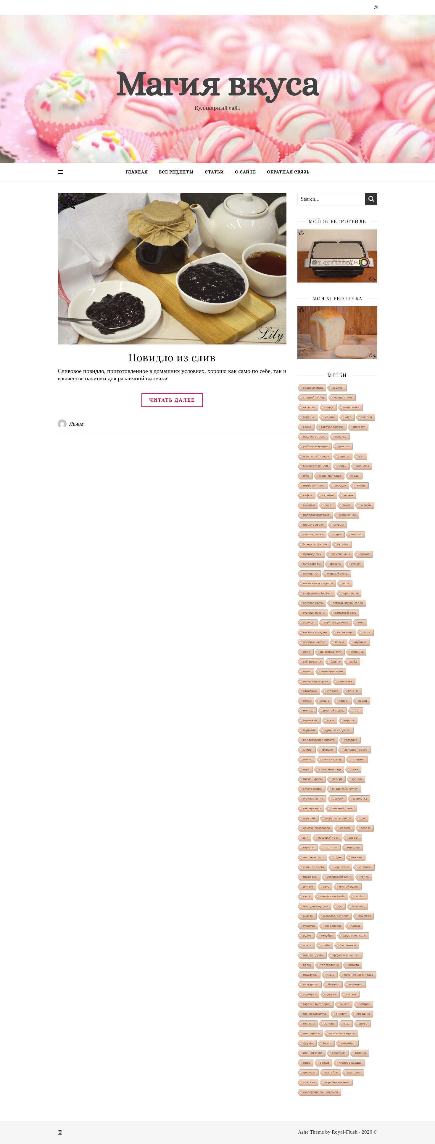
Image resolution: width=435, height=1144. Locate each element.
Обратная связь (288, 172)
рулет (307, 935)
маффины (310, 974)
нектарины (310, 984)
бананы (356, 857)
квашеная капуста (315, 681)
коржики (309, 847)
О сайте (245, 172)
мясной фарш (313, 779)
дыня (354, 769)
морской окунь (337, 573)
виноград (355, 984)
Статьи (214, 172)
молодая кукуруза (315, 906)
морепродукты (313, 955)
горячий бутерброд (317, 1004)
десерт (337, 779)
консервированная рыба (320, 1092)
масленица (345, 632)
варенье (309, 417)
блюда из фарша (315, 544)
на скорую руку (330, 651)
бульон (356, 563)
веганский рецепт (315, 466)
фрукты (308, 1043)
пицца (329, 407)
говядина (350, 739)
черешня (309, 818)
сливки (307, 749)
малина (360, 1052)
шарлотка (360, 798)
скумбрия (309, 994)
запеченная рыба (332, 896)
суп (340, 906)
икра (306, 769)
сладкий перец (313, 397)
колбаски (365, 867)
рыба (353, 661)
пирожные (310, 720)
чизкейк (365, 505)
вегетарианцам (332, 671)
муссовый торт (328, 837)
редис (324, 700)
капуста (353, 964)
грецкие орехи (313, 524)
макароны (310, 876)
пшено (307, 759)
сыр (346, 1023)
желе (306, 651)
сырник (351, 994)
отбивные (310, 691)
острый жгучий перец (348, 602)
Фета (330, 974)
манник (330, 417)
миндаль (353, 847)
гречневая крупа (314, 1013)
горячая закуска (332, 426)
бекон (327, 1043)
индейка (328, 495)
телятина (358, 759)
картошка (354, 1072)
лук (363, 818)
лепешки (309, 407)
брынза (353, 691)
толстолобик (329, 964)
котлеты (309, 1023)
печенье (341, 436)
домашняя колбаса (316, 827)
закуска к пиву (331, 759)
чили (345, 583)
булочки (343, 544)
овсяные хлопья (314, 642)
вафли (307, 495)
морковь (345, 827)
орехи (307, 945)
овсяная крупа (313, 602)
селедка (309, 622)
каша (306, 896)
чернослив (341, 867)
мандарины (311, 1033)
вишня (344, 1004)
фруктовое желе (354, 935)
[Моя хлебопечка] (337, 332)
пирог (307, 671)
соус (326, 886)
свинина (357, 651)
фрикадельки (312, 554)
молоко (308, 710)
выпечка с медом (315, 632)
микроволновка (314, 485)
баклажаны (348, 945)
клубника (360, 642)
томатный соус (345, 612)
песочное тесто (314, 436)
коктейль (331, 1072)
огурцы (339, 524)
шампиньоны (340, 554)
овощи (324, 1062)
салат (329, 505)
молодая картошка (316, 514)
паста (366, 632)
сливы (337, 534)
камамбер (348, 1043)
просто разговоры (316, 456)
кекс (361, 622)
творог (365, 827)
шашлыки (338, 1052)
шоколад (358, 906)
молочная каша (330, 475)
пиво (306, 475)
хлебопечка (333, 925)
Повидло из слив (172, 357)
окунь (337, 857)
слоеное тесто (313, 867)
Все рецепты (176, 172)
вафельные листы (338, 818)
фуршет (328, 749)
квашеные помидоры (318, 583)
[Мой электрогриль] (337, 256)
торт (356, 710)
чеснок (348, 495)
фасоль (335, 563)
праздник (363, 1013)
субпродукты (312, 661)
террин (349, 720)
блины (335, 661)
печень (360, 485)
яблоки (344, 700)
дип (305, 837)
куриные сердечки (337, 730)
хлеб (348, 417)
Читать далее (172, 400)
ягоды (355, 475)
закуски (338, 798)
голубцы (327, 935)
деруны (331, 994)
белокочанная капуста (319, 739)
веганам (309, 505)
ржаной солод (333, 710)
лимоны (343, 446)
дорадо (344, 456)
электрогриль (312, 788)
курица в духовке (336, 622)
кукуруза (309, 925)
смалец (366, 417)
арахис (365, 554)
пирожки (309, 730)
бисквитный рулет (345, 788)
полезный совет (342, 808)
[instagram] (375, 7)
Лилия (76, 424)
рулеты (308, 916)
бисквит (341, 1013)
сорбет (354, 837)
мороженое (347, 514)
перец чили (350, 593)
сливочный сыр (330, 769)
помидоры (310, 573)
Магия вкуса (217, 83)
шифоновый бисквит (317, 593)
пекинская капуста (342, 1033)
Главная (136, 172)
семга (307, 426)
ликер (363, 1023)
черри (342, 466)
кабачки (338, 387)
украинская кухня (339, 876)
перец (362, 700)
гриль (365, 876)
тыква (347, 505)
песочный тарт (313, 857)
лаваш (355, 925)
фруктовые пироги (346, 955)
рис (361, 456)
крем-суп (359, 426)
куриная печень (314, 612)
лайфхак (364, 916)
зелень (329, 1023)
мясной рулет (348, 886)
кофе (306, 1062)
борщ (307, 964)
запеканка (345, 681)
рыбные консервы (315, 446)
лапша (339, 642)
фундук (308, 886)
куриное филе (313, 798)
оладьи (356, 534)
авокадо (340, 485)
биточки (333, 984)
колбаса (332, 691)
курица (357, 779)
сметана (309, 1082)
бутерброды (311, 563)
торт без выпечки (337, 1082)
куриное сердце (350, 1062)
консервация (312, 808)
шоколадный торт (336, 916)
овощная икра (313, 387)
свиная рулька (313, 534)
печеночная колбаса (358, 974)
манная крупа (312, 1052)
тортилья (330, 847)
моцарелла (351, 407)
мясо (330, 720)
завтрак (364, 1004)
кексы (307, 700)
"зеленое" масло (355, 749)
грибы (325, 945)
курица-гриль (343, 397)
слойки (359, 896)
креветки (309, 1072)
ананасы (362, 466)
